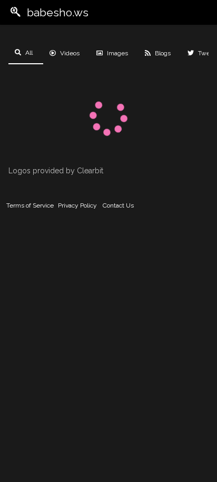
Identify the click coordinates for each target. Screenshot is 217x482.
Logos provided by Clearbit (55, 170)
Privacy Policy (77, 205)
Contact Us (118, 205)
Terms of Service (30, 205)
